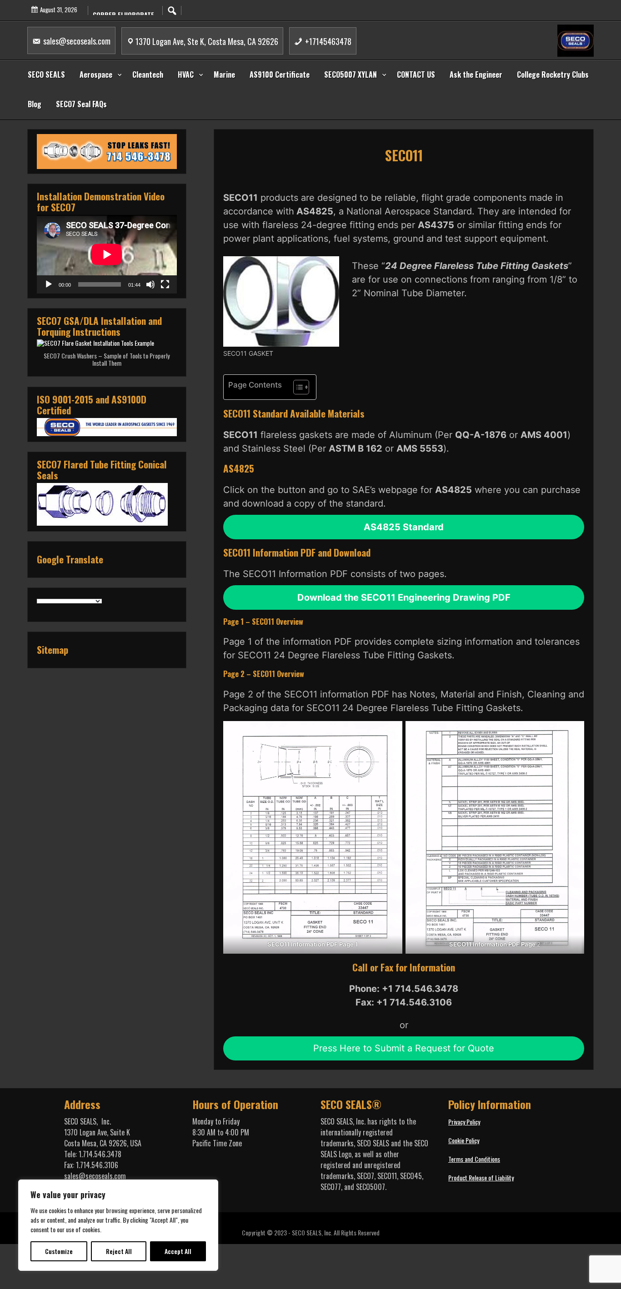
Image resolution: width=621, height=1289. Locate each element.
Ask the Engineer (476, 74)
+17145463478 (327, 41)
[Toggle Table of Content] (296, 387)
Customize (59, 1251)
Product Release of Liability (481, 1177)
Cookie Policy (463, 1140)
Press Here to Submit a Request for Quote (403, 1048)
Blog (34, 104)
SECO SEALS (46, 74)
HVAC (186, 74)
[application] (107, 254)
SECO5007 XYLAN (350, 74)
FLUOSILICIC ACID (117, 10)
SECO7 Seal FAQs (81, 104)
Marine (224, 74)
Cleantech (147, 74)
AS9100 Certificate (280, 74)
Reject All (119, 1251)
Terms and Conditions (474, 1159)
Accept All (178, 1251)
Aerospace (96, 74)
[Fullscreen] (165, 284)
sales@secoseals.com (75, 41)
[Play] (48, 284)
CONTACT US (416, 74)
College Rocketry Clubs (553, 74)
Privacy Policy (464, 1121)
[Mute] (150, 284)
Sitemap (52, 649)
